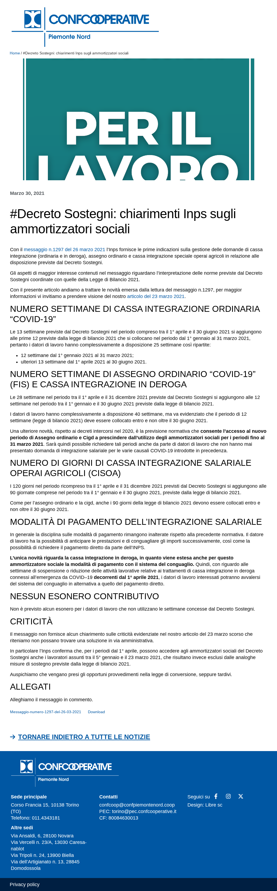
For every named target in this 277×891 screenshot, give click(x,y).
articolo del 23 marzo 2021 (155, 296)
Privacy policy (24, 884)
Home (15, 53)
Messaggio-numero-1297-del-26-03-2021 (45, 712)
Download (96, 712)
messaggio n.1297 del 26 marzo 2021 (64, 249)
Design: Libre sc (204, 805)
